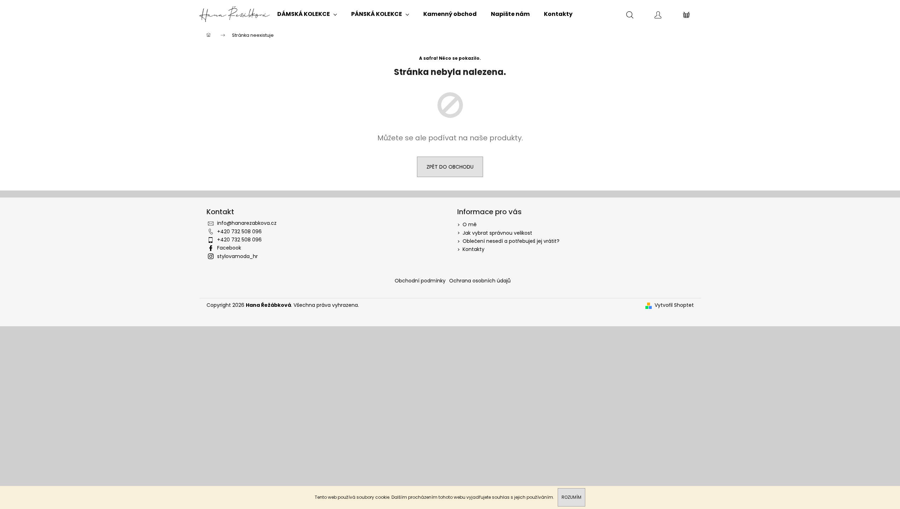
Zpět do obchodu (450, 166)
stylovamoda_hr (237, 256)
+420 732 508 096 (239, 231)
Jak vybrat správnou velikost (497, 232)
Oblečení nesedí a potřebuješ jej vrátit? (511, 241)
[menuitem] (307, 14)
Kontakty (473, 249)
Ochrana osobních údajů (480, 280)
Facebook (229, 247)
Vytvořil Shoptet (674, 305)
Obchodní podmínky (420, 280)
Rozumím (571, 497)
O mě (470, 224)
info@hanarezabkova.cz (247, 223)
